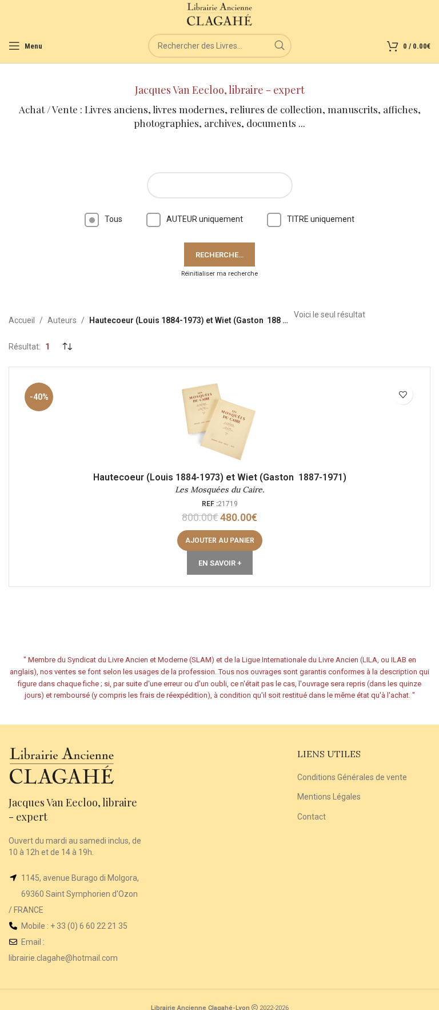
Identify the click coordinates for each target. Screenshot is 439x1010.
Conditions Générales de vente (352, 777)
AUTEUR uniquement (204, 219)
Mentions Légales (329, 796)
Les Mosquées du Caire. (219, 489)
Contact (311, 816)
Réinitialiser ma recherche (219, 273)
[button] (219, 540)
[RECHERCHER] (280, 46)
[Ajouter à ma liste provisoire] (403, 394)
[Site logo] (219, 13)
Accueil (22, 320)
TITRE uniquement (320, 219)
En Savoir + (219, 563)
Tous (113, 219)
